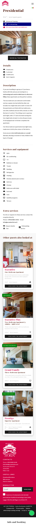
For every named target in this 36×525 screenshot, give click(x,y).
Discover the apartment (18, 286)
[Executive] (18, 255)
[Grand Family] (18, 355)
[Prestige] (18, 403)
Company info (10, 508)
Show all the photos (18, 58)
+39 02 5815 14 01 (13, 219)
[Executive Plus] (18, 305)
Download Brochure (9, 477)
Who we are (6, 479)
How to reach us (7, 481)
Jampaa (30, 510)
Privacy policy (20, 508)
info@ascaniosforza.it (10, 222)
